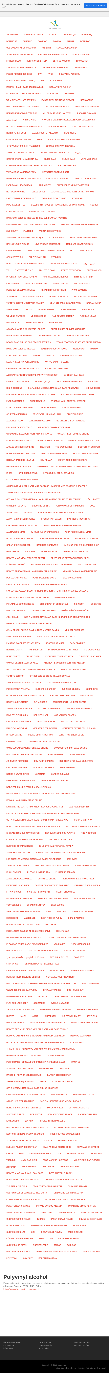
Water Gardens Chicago (54, 349)
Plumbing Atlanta (77, 1186)
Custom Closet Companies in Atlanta (26, 1193)
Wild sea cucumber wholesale (83, 826)
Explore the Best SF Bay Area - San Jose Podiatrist (34, 807)
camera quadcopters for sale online (27, 748)
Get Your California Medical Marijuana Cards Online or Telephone (43, 499)
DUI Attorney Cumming (18, 1206)
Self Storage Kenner (85, 296)
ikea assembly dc (87, 565)
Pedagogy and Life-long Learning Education (30, 224)
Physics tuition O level (52, 1121)
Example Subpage (34, 35)
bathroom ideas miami (79, 519)
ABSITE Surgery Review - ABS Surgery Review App (33, 493)
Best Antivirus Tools (61, 1173)
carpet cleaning (60, 774)
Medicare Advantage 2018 (79, 244)
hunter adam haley (87, 1010)
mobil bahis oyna (15, 1226)
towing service (66, 1212)
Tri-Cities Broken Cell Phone (44, 741)
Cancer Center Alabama (45, 133)
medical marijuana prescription (47, 1023)
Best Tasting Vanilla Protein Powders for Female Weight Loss (41, 983)
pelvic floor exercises (19, 74)
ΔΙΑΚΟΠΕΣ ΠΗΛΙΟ (14, 421)
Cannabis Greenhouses (87, 885)
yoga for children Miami (78, 532)
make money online (83, 1095)
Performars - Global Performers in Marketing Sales (36, 1062)
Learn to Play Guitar (18, 381)
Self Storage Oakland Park (65, 303)
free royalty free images (20, 781)
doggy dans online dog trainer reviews (28, 342)
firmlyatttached (52, 990)
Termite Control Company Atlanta (25, 303)
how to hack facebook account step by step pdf (33, 826)
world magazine (60, 1003)
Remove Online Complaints (60, 833)
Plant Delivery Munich (45, 578)
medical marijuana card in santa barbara (29, 624)
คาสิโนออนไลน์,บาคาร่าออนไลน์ (75, 610)
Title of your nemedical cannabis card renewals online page (40, 1049)
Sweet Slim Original (78, 336)
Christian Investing (86, 866)
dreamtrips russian (60, 87)
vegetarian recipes (40, 1154)
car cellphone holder (55, 277)
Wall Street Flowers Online (73, 434)
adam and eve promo (88, 1147)
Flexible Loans (88, 316)
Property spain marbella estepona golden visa (68, 120)
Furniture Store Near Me (82, 1206)
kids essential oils (17, 715)
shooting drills (41, 506)
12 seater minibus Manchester (22, 833)
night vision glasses (86, 539)
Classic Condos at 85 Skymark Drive (66, 938)
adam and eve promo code (57, 1147)
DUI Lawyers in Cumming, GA (61, 682)
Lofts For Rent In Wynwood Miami (62, 525)
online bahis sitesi (16, 1245)
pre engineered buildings (52, 54)
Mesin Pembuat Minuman (19, 898)
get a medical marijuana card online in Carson (32, 1088)
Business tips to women (42, 211)
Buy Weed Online (47, 879)
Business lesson (71, 689)
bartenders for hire (82, 970)
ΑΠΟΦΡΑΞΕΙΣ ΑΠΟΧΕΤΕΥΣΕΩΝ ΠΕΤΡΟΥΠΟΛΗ (72, 192)
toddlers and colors (18, 853)
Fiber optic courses (17, 584)
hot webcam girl (15, 192)
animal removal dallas (19, 879)
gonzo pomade (76, 918)
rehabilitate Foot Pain (53, 290)
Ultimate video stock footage (23, 925)
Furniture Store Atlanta (59, 656)
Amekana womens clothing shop (81, 545)
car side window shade (19, 722)
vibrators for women (45, 728)
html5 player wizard (17, 244)
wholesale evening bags (45, 532)
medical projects (74, 630)
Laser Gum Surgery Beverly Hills (25, 970)
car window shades (65, 715)
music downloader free (54, 453)
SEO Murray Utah (72, 578)
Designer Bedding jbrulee (20, 290)
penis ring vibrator (84, 898)
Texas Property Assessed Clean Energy (78, 342)
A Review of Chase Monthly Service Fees (60, 512)
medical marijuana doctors (83, 440)
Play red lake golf (17, 1003)
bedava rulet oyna (51, 1232)
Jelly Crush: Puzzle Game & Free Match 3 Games (32, 630)
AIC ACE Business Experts (20, 447)
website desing (90, 983)
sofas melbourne (81, 944)
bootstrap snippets (89, 447)
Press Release (49, 552)
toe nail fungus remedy (79, 709)
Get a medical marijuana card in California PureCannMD (37, 820)
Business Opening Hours (19, 846)
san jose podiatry (33, 296)
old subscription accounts (21, 48)
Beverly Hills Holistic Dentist (23, 977)
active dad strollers (57, 362)
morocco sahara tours (73, 669)
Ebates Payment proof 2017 (43, 951)
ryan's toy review (71, 270)
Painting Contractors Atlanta (23, 643)
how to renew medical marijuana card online (31, 571)
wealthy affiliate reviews (21, 100)
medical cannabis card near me (80, 571)
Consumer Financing (40, 421)
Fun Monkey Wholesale (19, 427)
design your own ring (44, 610)
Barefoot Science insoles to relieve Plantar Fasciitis (36, 218)
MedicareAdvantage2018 (63, 264)
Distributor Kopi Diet (49, 336)
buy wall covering (79, 1108)
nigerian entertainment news (50, 584)
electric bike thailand (62, 696)
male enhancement (16, 728)
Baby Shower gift (16, 610)
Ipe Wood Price (92, 650)
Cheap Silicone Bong (57, 179)
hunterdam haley (71, 1016)
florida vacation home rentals (23, 94)
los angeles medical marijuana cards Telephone (33, 859)
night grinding (14, 388)
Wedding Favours (69, 1167)
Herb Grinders (68, 768)
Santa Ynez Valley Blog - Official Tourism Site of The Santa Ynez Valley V (47, 591)
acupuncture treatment (19, 1068)
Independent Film (15, 205)
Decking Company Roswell (60, 146)
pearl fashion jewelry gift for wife (56, 1252)
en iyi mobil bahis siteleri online (49, 1226)
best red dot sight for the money (76, 911)
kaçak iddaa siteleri (62, 1219)
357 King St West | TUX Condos (22, 1140)
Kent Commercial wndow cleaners (25, 1134)
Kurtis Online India (37, 61)
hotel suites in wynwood (20, 539)
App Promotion (59, 1095)
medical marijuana (80, 1036)
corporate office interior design (63, 1180)
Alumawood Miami (15, 532)
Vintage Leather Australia (21, 67)
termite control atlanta (20, 152)
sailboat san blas (74, 375)
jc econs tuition (15, 1114)
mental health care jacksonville (25, 87)
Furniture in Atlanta (17, 885)
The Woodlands (63, 447)
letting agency (61, 61)
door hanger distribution (20, 453)
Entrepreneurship (45, 689)
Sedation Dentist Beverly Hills (42, 964)
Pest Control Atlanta (18, 1252)
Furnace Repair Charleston (68, 1193)
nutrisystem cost (16, 133)
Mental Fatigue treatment (60, 977)
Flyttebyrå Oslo (24, 270)
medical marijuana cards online (24, 800)
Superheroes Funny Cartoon (73, 185)
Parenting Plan (37, 257)
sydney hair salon (51, 519)
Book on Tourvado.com (50, 440)
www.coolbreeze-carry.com (21, 990)
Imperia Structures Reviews (22, 277)
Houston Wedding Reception (21, 113)
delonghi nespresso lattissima (23, 1055)
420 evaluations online (18, 139)
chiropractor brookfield (54, 604)
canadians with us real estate (69, 702)
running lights (14, 650)
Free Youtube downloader (65, 1134)
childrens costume (17, 768)
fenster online (75, 1154)
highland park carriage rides (78, 879)
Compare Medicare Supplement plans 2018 (29, 166)
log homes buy (75, 990)
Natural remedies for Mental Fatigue (60, 1101)
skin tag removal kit (38, 892)
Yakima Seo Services (50, 231)
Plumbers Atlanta (65, 872)
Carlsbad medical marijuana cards (25, 1095)
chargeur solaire (16, 506)
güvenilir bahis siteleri (19, 1239)
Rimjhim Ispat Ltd (83, 277)
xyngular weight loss (53, 198)
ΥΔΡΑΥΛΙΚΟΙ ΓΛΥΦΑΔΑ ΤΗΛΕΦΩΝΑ (54, 427)
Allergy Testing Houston (57, 113)
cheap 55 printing (72, 408)
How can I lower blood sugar (22, 1180)
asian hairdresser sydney (20, 519)
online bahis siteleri (90, 1219)
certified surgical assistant (22, 525)
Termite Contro (15, 676)
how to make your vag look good (24, 1173)
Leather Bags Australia (55, 67)
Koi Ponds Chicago (16, 355)
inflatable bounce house (20, 604)
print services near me (19, 336)
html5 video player (82, 126)
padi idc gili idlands (86, 179)
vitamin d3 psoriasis (49, 709)
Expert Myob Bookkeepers (72, 460)
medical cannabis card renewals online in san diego (35, 1036)
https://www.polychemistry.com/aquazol (20, 1289)
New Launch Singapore (69, 381)
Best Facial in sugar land (47, 414)
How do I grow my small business (79, 224)
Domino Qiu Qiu (43, 381)
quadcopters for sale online (70, 748)
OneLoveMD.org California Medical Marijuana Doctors (67, 467)
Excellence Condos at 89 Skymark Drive (28, 931)
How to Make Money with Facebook (25, 264)
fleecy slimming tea (38, 872)
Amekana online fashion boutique (24, 238)
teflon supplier (59, 957)
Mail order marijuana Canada (22, 107)
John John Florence (17, 761)
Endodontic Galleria (56, 368)
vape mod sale (89, 159)
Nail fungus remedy (63, 316)
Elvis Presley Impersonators (22, 362)
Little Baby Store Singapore (22, 480)
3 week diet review (74, 951)
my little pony (47, 270)
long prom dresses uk (71, 735)
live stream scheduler (47, 244)
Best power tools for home (70, 997)
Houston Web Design (71, 355)
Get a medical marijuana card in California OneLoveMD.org (57, 617)
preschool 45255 (46, 722)
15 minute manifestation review (56, 846)
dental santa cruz (16, 578)
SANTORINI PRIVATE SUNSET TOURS (52, 866)
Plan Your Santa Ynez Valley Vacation (27, 597)
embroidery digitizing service (58, 100)
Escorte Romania (86, 113)
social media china (66, 48)
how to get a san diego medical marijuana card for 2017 (37, 1029)
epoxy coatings (34, 323)
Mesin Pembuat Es (65, 892)
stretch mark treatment (20, 408)
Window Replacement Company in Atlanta (29, 434)
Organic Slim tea (36, 905)
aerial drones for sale (19, 709)
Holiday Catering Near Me (20, 460)
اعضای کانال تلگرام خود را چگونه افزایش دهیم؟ (25, 957)
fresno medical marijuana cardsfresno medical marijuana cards (42, 813)
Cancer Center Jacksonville (22, 663)
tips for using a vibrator (20, 1010)
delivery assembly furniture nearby (51, 565)
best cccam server (91, 1212)
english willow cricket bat (21, 1147)
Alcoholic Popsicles (60, 839)
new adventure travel (60, 1114)
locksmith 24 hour (62, 1082)
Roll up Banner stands (19, 440)
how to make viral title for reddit (25, 558)
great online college (18, 545)
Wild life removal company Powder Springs (30, 669)
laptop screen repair (59, 1075)
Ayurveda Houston (16, 414)
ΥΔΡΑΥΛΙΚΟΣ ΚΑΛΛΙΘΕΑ (17, 866)
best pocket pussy (51, 918)
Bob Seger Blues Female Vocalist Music (28, 787)
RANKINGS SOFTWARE (47, 545)
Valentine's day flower (87, 1160)
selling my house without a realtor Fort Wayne (58, 205)
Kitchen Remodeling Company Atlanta (64, 663)
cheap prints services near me (68, 329)
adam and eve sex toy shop (53, 898)
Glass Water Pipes (43, 768)
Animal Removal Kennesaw (20, 1212)
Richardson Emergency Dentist (23, 938)
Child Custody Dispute (75, 552)
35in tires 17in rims (16, 1186)
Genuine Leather (57, 126)
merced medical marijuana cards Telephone (60, 853)
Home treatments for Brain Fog (23, 1108)
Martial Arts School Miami (54, 539)
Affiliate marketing (36, 283)
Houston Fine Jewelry (87, 107)
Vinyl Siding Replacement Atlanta (56, 637)
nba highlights (14, 951)
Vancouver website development (46, 251)
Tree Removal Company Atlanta (23, 682)
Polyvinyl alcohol (69, 74)
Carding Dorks (14, 741)
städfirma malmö (15, 565)
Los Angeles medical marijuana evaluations (30, 395)
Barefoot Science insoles (20, 349)
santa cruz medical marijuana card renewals (53, 388)
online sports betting (40, 735)
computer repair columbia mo (79, 728)
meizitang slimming (64, 597)
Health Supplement (17, 702)
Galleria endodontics (57, 107)
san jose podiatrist (80, 807)
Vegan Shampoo (46, 310)
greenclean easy (58, 296)
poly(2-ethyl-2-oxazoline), (20, 81)
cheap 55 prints (48, 408)
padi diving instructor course (78, 395)
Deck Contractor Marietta (47, 1186)
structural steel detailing (58, 473)
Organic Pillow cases (73, 722)
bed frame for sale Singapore (76, 761)
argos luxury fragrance (20, 1101)
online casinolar (15, 1232)
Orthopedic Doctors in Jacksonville (50, 676)
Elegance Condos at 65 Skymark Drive (27, 944)
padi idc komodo (15, 401)
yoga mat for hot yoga (55, 1160)
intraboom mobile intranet (63, 650)
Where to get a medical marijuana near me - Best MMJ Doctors (41, 794)
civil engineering (28, 473)
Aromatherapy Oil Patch (54, 781)
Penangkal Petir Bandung (70, 506)
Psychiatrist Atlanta (18, 689)
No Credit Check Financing (70, 421)
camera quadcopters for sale (52, 885)
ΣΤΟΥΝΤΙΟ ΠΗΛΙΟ (75, 414)
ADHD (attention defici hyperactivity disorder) (32, 375)
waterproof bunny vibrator (55, 1010)
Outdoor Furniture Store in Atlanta (65, 1199)
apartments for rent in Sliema (23, 911)
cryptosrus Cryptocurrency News (70, 558)
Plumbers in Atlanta (90, 656)
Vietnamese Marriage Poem (21, 172)
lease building (77, 754)
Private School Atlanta (49, 1206)
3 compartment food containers (71, 1127)
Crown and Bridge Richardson (22, 368)
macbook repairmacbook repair (23, 1075)
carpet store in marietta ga (22, 159)
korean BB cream (47, 1258)
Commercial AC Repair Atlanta (23, 1199)
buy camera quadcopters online (24, 754)
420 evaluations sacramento (63, 139)
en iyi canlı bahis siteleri (64, 1239)
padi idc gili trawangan (19, 185)
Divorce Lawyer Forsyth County (24, 126)
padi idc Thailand (87, 1114)
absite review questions (20, 1082)
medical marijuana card (84, 1023)
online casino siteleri (18, 1219)
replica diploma (92, 1252)
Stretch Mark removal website (68, 401)
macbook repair (15, 1023)
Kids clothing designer (86, 453)
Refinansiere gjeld (68, 1140)
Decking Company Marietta (54, 152)
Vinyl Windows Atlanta (19, 637)
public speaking (81, 54)
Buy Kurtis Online (44, 761)
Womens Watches (15, 316)
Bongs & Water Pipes (17, 774)
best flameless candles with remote (27, 1127)
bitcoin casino (14, 735)
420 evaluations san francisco (23, 146)
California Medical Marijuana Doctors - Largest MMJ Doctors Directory (46, 486)
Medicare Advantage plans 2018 (23, 179)
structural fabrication (19, 54)
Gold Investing (14, 257)
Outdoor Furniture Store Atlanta (25, 696)
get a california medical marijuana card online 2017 (35, 1042)
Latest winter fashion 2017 (21, 198)
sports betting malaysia (83, 238)
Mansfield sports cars (19, 997)
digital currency (56, 1055)
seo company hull (68, 166)
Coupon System (14, 211)
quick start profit (84, 820)
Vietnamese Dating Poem (55, 172)
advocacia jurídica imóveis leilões (25, 329)
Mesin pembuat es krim (18, 467)
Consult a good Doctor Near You (24, 839)
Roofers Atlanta (55, 643)
